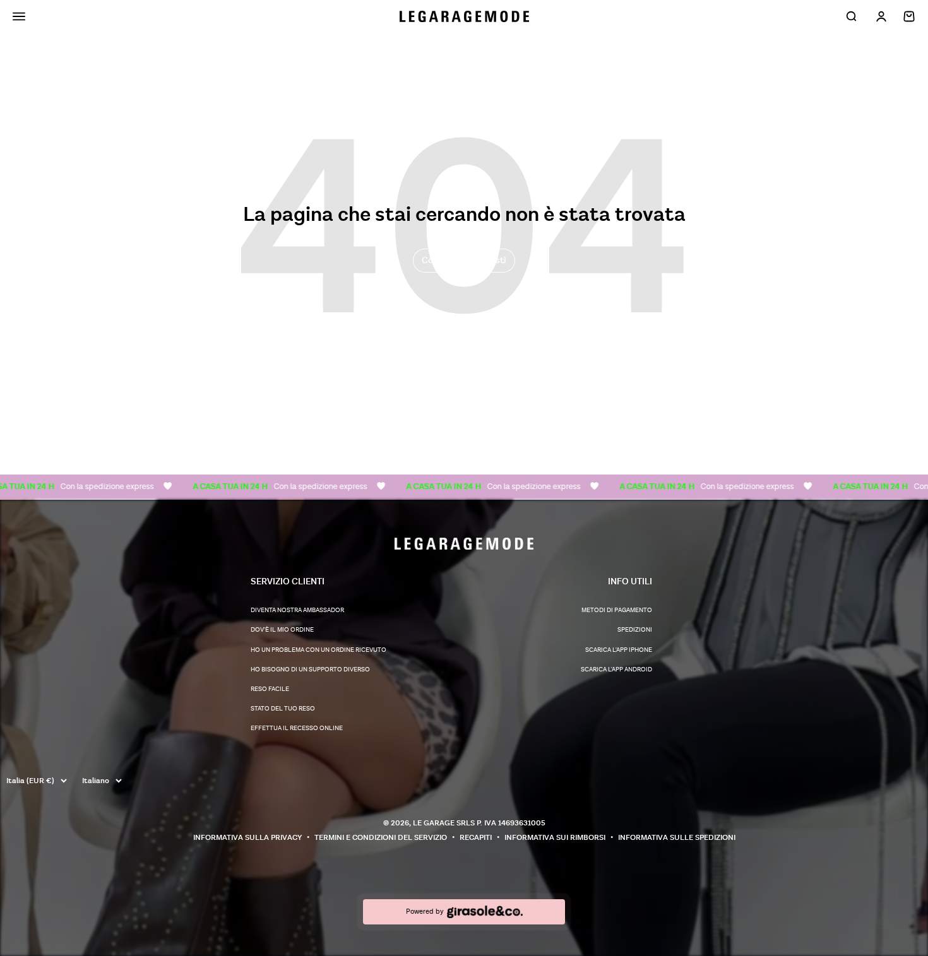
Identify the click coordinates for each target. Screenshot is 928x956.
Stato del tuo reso (283, 708)
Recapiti (476, 837)
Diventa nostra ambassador (297, 610)
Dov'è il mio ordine (282, 630)
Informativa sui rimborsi (554, 837)
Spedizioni (634, 630)
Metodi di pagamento (616, 610)
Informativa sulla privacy (247, 837)
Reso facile (270, 689)
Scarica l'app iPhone (618, 650)
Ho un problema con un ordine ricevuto (318, 650)
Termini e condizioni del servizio (380, 837)
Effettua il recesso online (297, 728)
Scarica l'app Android (616, 669)
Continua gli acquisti (464, 260)
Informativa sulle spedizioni (676, 837)
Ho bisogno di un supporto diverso (310, 669)
